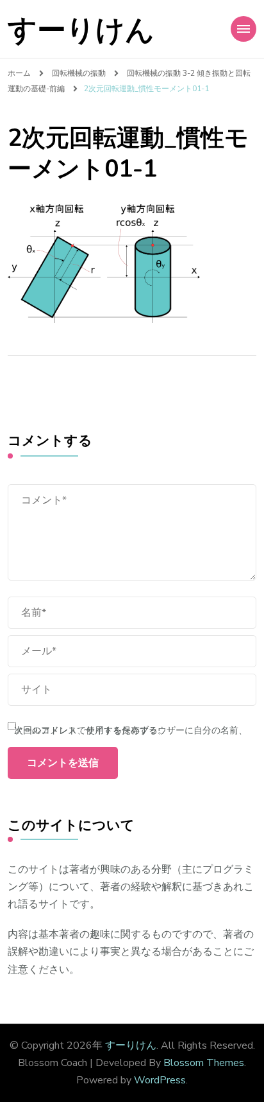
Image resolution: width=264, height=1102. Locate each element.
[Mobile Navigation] (243, 29)
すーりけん (81, 30)
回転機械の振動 (79, 72)
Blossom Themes (203, 1063)
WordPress (160, 1080)
